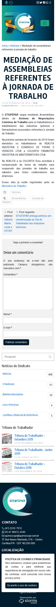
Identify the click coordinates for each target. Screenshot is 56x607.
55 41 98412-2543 (14, 532)
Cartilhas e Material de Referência (20, 415)
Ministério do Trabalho (14, 186)
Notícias (14, 45)
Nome (7, 314)
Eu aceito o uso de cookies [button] (22, 585)
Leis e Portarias (11, 404)
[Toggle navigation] (44, 23)
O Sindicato (8, 384)
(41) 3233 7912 (13, 528)
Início (5, 45)
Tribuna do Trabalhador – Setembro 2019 (29, 437)
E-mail (7, 327)
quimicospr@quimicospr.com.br (21, 535)
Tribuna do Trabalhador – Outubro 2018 (29, 465)
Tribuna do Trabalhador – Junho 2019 (33, 451)
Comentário (10, 274)
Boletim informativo (13, 394)
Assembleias (19, 198)
